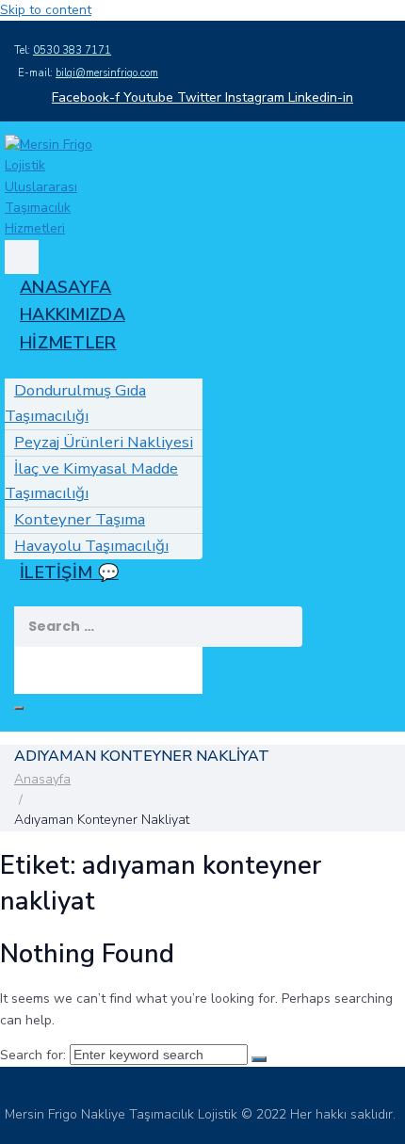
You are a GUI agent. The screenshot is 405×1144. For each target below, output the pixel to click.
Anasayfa (42, 779)
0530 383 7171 (72, 50)
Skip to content (45, 10)
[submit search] (21, 661)
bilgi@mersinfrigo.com (107, 73)
